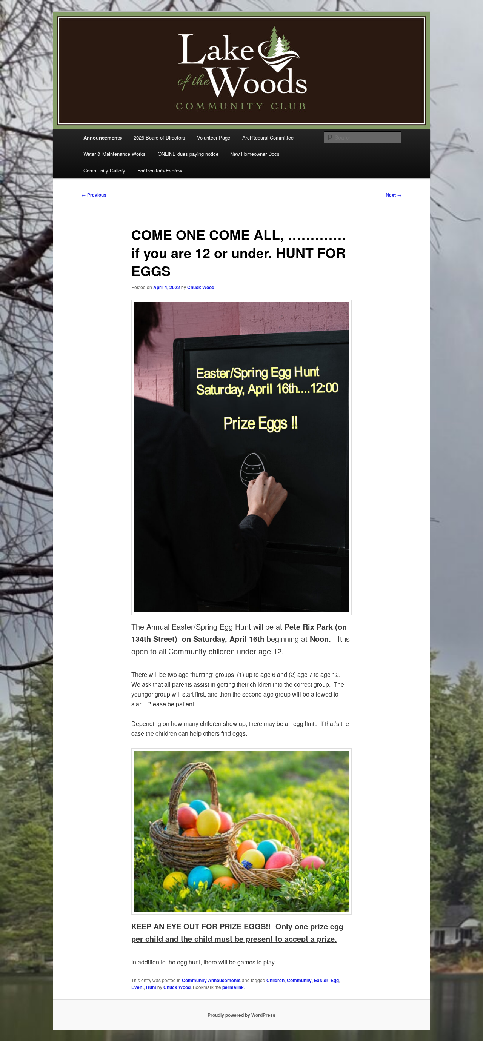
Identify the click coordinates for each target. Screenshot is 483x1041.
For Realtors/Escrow (159, 170)
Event (137, 987)
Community (299, 980)
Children (275, 980)
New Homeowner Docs (255, 153)
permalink (233, 987)
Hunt (151, 987)
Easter (321, 980)
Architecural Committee (268, 137)
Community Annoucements (211, 980)
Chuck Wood (200, 287)
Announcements (102, 137)
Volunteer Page (213, 137)
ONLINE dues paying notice (188, 153)
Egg (335, 980)
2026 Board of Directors (159, 137)
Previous (94, 194)
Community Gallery (104, 170)
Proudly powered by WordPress (241, 1015)
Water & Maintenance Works (114, 153)
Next (393, 194)
